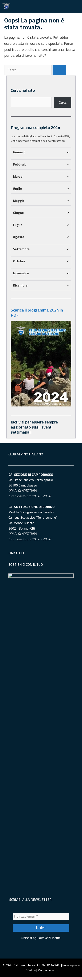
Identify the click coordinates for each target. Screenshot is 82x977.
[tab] (41, 152)
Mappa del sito (48, 970)
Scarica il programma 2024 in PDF (37, 312)
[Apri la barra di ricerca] (63, 6)
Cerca (62, 102)
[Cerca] (59, 70)
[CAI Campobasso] (6, 6)
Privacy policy (71, 965)
